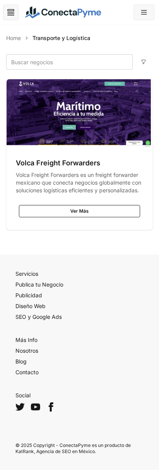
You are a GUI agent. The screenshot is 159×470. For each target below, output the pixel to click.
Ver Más (79, 211)
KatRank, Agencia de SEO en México (55, 451)
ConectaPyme (75, 445)
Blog (21, 361)
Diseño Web (30, 306)
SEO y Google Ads (38, 316)
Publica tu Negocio (39, 284)
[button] (144, 12)
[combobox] (69, 62)
